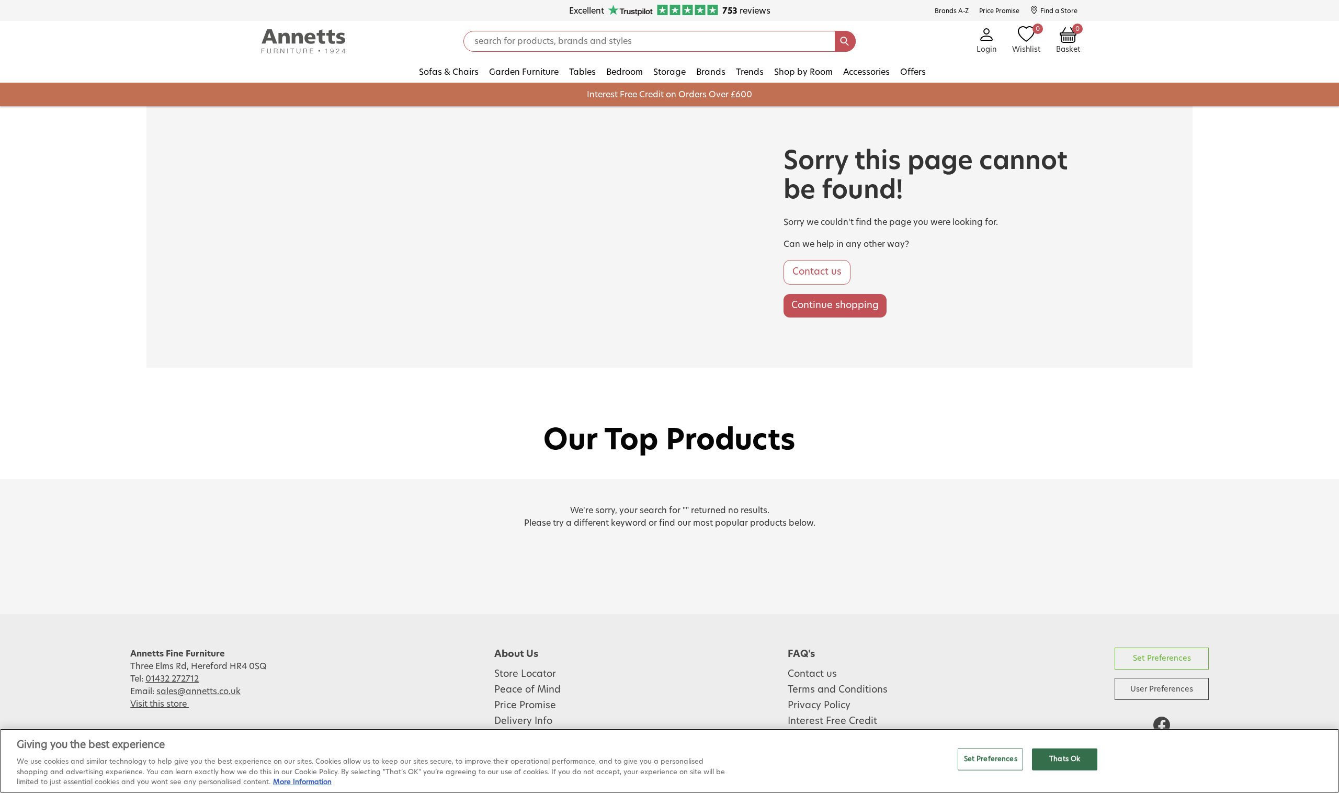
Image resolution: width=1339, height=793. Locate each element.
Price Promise (525, 705)
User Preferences (1161, 689)
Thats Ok (1064, 759)
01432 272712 (172, 679)
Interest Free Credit (832, 721)
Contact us (817, 272)
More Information (302, 782)
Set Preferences (1162, 658)
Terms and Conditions (838, 690)
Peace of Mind (527, 690)
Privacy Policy (819, 705)
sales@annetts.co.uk (198, 691)
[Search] (845, 41)
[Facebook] (1161, 725)
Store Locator (525, 674)
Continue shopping (835, 305)
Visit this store (159, 704)
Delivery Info (523, 721)
